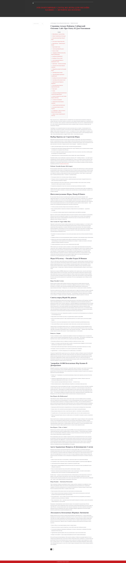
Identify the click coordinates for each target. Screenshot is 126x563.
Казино (53, 90)
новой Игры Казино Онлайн (57, 72)
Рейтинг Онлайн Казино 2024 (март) (59, 36)
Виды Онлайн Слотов (56, 46)
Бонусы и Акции (55, 50)
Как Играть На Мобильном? (57, 56)
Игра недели (54, 88)
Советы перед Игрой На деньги (58, 48)
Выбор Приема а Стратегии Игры (58, 34)
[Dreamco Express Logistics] (33, 3)
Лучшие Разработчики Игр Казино (58, 105)
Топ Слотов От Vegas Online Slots (58, 41)
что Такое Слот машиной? (57, 99)
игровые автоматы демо (64, 163)
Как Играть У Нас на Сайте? (57, 58)
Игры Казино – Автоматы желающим (59, 63)
